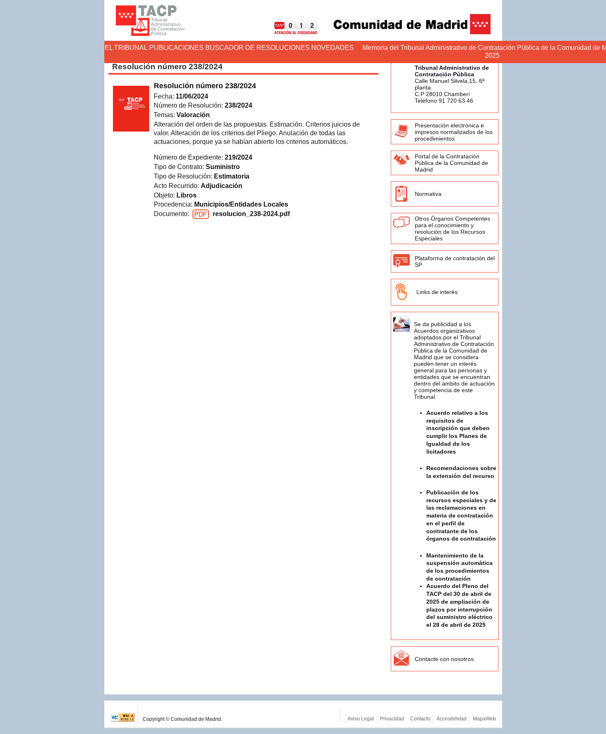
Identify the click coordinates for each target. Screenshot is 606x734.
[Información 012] (289, 31)
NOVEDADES (332, 47)
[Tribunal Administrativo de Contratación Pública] (150, 20)
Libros (186, 195)
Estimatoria (231, 176)
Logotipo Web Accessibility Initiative (123, 715)
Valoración (193, 114)
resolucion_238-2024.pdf (251, 213)
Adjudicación (221, 185)
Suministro (223, 166)
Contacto (420, 719)
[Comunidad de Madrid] (405, 31)
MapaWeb (484, 719)
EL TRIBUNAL (126, 47)
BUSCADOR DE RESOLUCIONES (257, 47)
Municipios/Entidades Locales (241, 204)
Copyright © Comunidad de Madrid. (182, 719)
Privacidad (392, 719)
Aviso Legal (361, 719)
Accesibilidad (452, 719)
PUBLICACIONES (176, 47)
